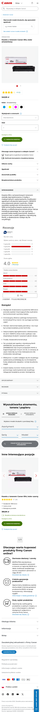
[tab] (11, 414)
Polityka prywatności (9, 664)
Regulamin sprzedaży (10, 660)
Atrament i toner (8, 14)
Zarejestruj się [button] (9, 652)
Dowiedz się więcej (19, 575)
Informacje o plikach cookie (12, 668)
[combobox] (20, 9)
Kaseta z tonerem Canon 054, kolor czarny (20, 496)
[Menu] (37, 3)
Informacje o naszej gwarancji (23, 596)
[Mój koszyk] (32, 3)
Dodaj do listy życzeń (10, 145)
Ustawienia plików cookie (11, 672)
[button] (27, 31)
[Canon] (7, 3)
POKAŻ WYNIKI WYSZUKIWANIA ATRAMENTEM (21, 443)
